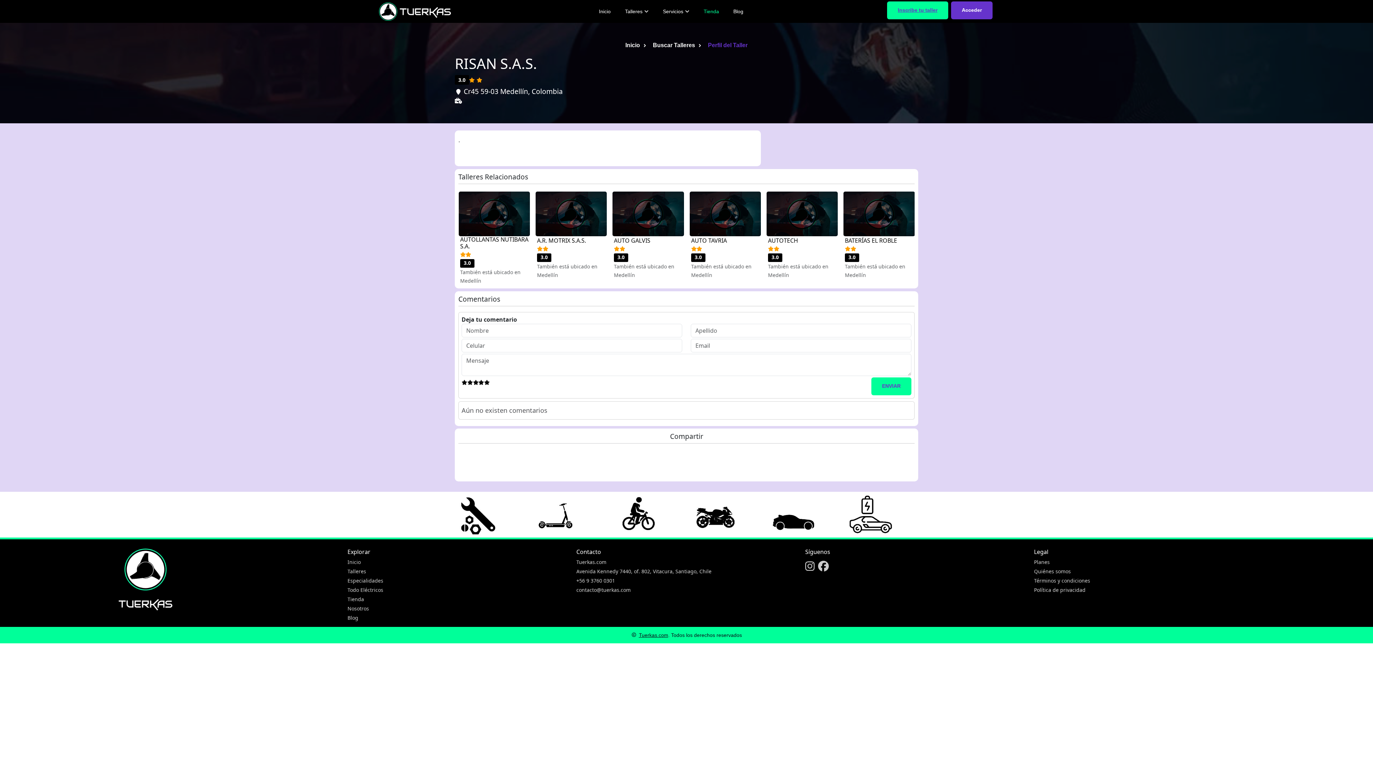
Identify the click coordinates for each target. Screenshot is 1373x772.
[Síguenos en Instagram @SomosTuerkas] (810, 567)
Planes (1042, 562)
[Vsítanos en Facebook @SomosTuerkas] (823, 567)
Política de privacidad (1060, 590)
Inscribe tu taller (918, 10)
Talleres (634, 11)
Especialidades (365, 580)
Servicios (673, 11)
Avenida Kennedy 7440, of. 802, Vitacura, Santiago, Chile (644, 571)
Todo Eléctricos (365, 590)
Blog (738, 11)
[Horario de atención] (459, 112)
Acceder (972, 10)
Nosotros (358, 608)
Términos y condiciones (1062, 580)
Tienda (711, 11)
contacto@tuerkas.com (603, 590)
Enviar (891, 386)
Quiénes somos (1052, 571)
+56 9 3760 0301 (595, 580)
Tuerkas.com (591, 562)
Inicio (605, 11)
